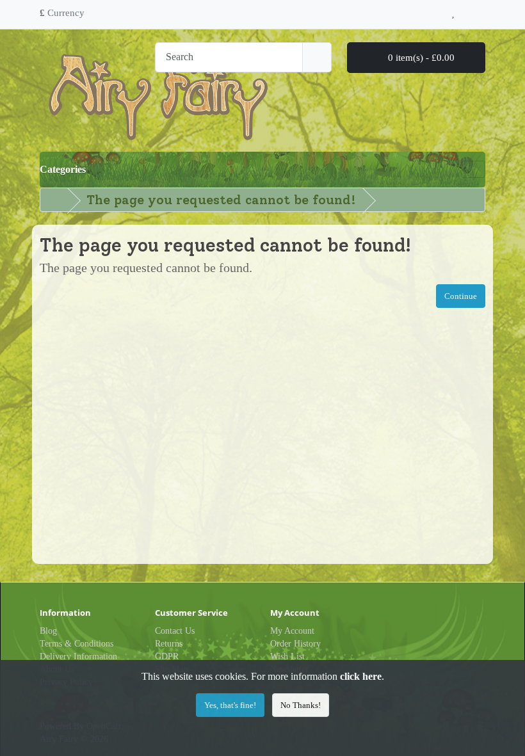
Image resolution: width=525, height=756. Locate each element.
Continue (460, 296)
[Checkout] (481, 11)
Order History (295, 643)
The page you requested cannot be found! (221, 199)
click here (361, 676)
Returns (168, 643)
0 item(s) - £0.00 (420, 57)
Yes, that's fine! (230, 705)
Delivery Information (78, 656)
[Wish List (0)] (453, 11)
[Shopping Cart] (466, 11)
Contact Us (175, 631)
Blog (48, 631)
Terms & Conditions (76, 643)
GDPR (167, 656)
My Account (292, 631)
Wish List (287, 656)
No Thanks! (300, 705)
